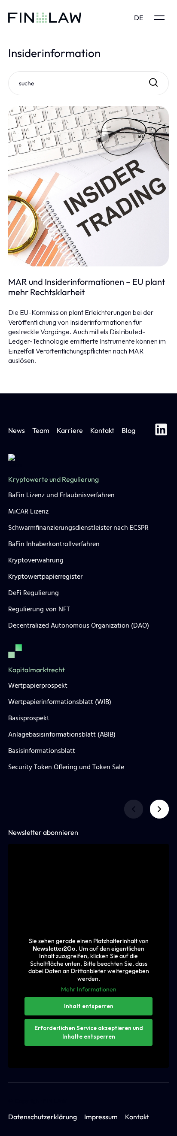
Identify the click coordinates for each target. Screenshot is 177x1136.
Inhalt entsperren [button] (88, 1006)
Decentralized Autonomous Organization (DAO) (78, 625)
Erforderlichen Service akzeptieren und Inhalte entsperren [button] (88, 1032)
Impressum (101, 1116)
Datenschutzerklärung (42, 1116)
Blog (128, 430)
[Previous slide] (133, 809)
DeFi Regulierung (33, 593)
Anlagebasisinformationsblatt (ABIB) (62, 734)
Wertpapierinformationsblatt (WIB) (59, 702)
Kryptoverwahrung (36, 560)
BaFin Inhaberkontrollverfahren (54, 544)
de (138, 17)
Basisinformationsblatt (41, 751)
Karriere (70, 430)
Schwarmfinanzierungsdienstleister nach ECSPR (78, 528)
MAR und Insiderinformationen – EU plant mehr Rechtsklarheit (86, 287)
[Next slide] (159, 809)
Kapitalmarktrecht (36, 669)
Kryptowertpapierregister (45, 577)
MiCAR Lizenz (28, 511)
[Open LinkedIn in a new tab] (161, 431)
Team (40, 430)
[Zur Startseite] (44, 17)
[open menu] (159, 17)
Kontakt (102, 430)
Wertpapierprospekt (37, 686)
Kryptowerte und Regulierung (53, 479)
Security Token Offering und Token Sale (66, 767)
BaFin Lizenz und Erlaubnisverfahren (61, 495)
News (16, 430)
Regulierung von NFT (39, 609)
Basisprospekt (28, 718)
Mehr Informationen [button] (88, 989)
